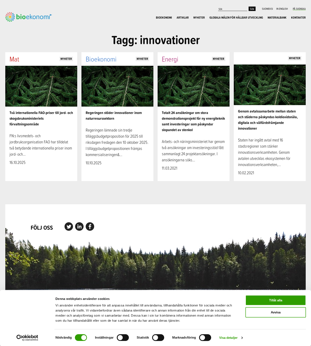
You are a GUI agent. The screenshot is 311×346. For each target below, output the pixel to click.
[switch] (123, 337)
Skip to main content (20, 26)
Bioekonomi (164, 17)
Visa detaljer (228, 337)
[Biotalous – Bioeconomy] (28, 16)
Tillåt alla (275, 300)
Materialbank (277, 17)
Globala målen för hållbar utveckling (236, 17)
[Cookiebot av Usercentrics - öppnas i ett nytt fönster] (27, 338)
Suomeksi (267, 9)
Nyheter (199, 17)
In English (282, 9)
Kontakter (298, 17)
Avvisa (276, 312)
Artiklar (183, 17)
